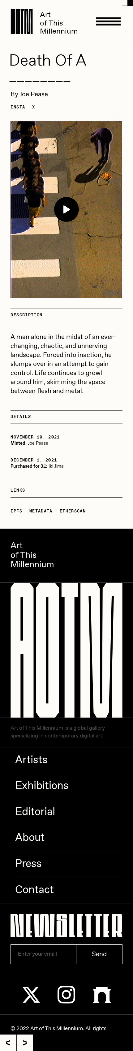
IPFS (16, 511)
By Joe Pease (29, 94)
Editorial (35, 812)
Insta (18, 107)
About (30, 838)
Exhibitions (42, 786)
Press (28, 864)
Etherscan (73, 511)
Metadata (41, 511)
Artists (31, 760)
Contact (34, 890)
